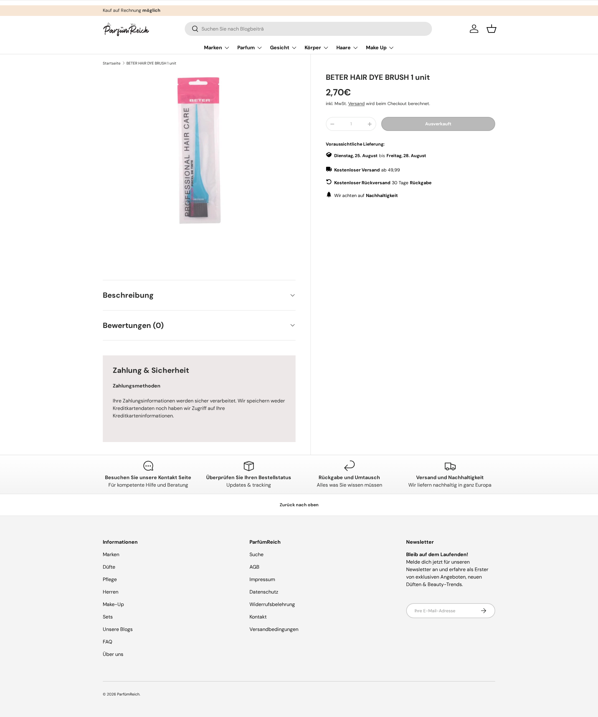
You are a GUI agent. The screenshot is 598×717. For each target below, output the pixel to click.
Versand (356, 103)
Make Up (376, 47)
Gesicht (279, 47)
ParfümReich (128, 694)
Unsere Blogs (118, 629)
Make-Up (113, 604)
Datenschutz (263, 592)
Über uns (113, 654)
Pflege (110, 579)
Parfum (246, 47)
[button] (491, 29)
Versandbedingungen (273, 629)
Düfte (109, 567)
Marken (213, 47)
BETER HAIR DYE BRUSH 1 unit (151, 63)
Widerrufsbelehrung (272, 604)
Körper (313, 47)
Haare (343, 47)
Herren (110, 592)
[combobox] (308, 29)
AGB (254, 567)
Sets (108, 617)
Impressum (262, 579)
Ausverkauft (438, 124)
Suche (256, 554)
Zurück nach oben (299, 505)
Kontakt (258, 617)
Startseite (112, 63)
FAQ (107, 641)
